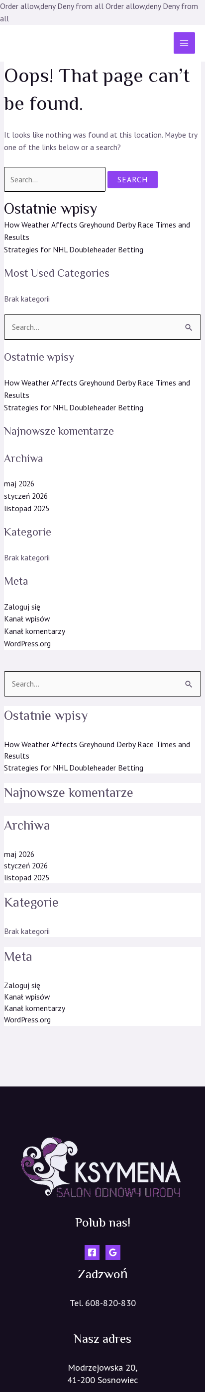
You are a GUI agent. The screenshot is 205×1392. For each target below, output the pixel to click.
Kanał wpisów (27, 618)
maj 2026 (19, 483)
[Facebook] (92, 1252)
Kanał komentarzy (34, 631)
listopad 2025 (26, 508)
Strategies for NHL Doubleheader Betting (73, 249)
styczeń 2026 (26, 496)
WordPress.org (27, 643)
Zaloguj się (22, 607)
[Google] (112, 1252)
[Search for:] (55, 179)
